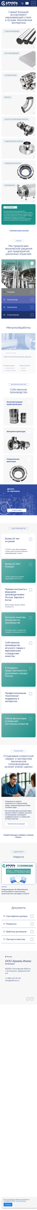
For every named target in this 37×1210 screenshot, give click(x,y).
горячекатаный (9, 368)
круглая (23, 368)
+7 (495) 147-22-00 (13, 978)
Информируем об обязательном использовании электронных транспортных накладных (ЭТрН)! (15, 891)
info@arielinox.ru (12, 980)
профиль (23, 370)
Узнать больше (21, 1201)
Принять (8, 1204)
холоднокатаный (10, 370)
